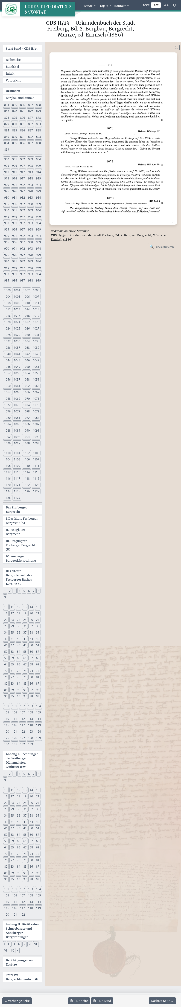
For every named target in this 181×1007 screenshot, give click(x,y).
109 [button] (38, 712)
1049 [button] (17, 367)
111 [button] (14, 719)
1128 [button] (7, 498)
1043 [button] (36, 354)
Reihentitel (14, 59)
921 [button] (14, 185)
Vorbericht (13, 80)
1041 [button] (17, 354)
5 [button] (24, 591)
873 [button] (38, 111)
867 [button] (30, 105)
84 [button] (18, 683)
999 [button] (38, 280)
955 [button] (6, 229)
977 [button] (22, 255)
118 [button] (30, 725)
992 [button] (22, 274)
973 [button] (30, 249)
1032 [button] (7, 341)
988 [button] (30, 268)
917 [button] (22, 178)
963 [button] (30, 236)
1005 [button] (17, 297)
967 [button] (22, 242)
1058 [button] (26, 379)
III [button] (14, 944)
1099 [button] (36, 443)
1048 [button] (7, 367)
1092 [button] (7, 437)
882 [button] (30, 124)
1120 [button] (7, 485)
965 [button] (6, 242)
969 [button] (38, 242)
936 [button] (14, 204)
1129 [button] (17, 498)
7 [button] (33, 591)
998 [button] (30, 280)
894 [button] (6, 143)
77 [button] (12, 677)
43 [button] (25, 639)
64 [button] (5, 664)
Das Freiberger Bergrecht (16, 509)
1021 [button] (17, 322)
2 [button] (10, 591)
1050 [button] (26, 367)
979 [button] (38, 255)
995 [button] (6, 280)
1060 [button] (7, 386)
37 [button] (25, 632)
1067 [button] (36, 392)
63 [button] (37, 658)
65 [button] (12, 664)
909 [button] (38, 166)
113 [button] (30, 719)
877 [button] (30, 118)
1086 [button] (26, 424)
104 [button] (38, 706)
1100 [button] (7, 453)
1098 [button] (26, 443)
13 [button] (25, 607)
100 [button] (6, 706)
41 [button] (12, 639)
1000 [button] (7, 290)
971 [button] (14, 249)
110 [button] (6, 719)
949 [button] (38, 217)
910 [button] (6, 172)
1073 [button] (17, 405)
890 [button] (14, 137)
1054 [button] (26, 373)
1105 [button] (17, 459)
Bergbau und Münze (20, 98)
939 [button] (38, 204)
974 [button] (38, 249)
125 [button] (6, 738)
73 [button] (25, 671)
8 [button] (38, 591)
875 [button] (14, 118)
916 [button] (14, 178)
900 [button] (6, 159)
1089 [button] (17, 430)
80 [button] (31, 677)
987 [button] (22, 268)
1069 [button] (17, 399)
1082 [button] (26, 418)
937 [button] (22, 204)
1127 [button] (36, 491)
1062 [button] (26, 386)
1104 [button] (7, 459)
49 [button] (25, 645)
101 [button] (14, 706)
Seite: (146, 5)
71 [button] (12, 671)
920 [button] (6, 185)
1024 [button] (7, 328)
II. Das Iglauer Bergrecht (15, 532)
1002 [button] (26, 290)
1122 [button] (26, 485)
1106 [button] (26, 459)
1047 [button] (36, 360)
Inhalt (10, 73)
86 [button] (31, 683)
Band (104, 1001)
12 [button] (18, 607)
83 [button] (12, 683)
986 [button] (14, 268)
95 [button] (12, 696)
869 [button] (6, 111)
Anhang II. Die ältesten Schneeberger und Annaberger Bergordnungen (22, 930)
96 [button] (18, 696)
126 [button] (14, 738)
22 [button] (5, 620)
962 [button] (22, 236)
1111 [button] (36, 466)
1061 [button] (17, 386)
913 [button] (30, 172)
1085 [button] (17, 424)
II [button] (9, 944)
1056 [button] (7, 379)
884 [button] (6, 130)
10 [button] (5, 607)
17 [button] (12, 613)
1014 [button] (26, 309)
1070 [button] (26, 399)
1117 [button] (17, 478)
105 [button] (6, 712)
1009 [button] (17, 303)
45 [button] (37, 639)
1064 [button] (7, 392)
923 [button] (30, 185)
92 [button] (31, 690)
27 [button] (37, 620)
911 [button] (14, 172)
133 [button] (30, 744)
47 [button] (12, 645)
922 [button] (22, 185)
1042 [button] (26, 354)
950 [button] (6, 223)
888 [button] (38, 130)
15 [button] (37, 607)
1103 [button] (36, 453)
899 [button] (6, 149)
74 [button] (31, 671)
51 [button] (37, 645)
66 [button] (18, 664)
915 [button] (6, 178)
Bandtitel (12, 66)
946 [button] (14, 217)
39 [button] (37, 632)
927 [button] (22, 191)
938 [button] (30, 204)
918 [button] (30, 178)
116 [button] (14, 725)
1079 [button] (36, 411)
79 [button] (25, 677)
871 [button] (22, 111)
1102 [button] (26, 453)
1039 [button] (36, 348)
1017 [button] (17, 316)
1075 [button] (36, 405)
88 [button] (5, 690)
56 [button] (31, 652)
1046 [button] (26, 360)
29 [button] (12, 626)
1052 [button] (7, 373)
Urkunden (13, 91)
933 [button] (30, 197)
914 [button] (38, 172)
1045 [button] (17, 360)
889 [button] (6, 137)
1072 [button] (7, 405)
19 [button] (25, 613)
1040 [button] (7, 354)
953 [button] (30, 223)
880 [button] (14, 124)
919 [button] (38, 178)
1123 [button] (36, 485)
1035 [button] (36, 341)
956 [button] (14, 229)
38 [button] (31, 632)
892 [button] (30, 137)
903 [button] (30, 159)
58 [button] (5, 658)
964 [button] (38, 236)
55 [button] (25, 652)
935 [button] (6, 204)
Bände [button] (88, 6)
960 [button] (6, 236)
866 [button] (22, 105)
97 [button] (25, 696)
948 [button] (30, 217)
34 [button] (5, 632)
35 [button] (12, 632)
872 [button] (30, 111)
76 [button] (5, 677)
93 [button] (37, 690)
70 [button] (5, 671)
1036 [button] (7, 348)
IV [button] (19, 944)
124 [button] (38, 731)
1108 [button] (7, 466)
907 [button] (22, 166)
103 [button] (30, 706)
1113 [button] (17, 472)
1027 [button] (36, 328)
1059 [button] (36, 379)
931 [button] (14, 197)
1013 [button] (17, 309)
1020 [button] (7, 322)
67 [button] (25, 664)
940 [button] (6, 210)
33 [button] (37, 626)
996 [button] (14, 280)
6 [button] (29, 591)
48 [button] (18, 645)
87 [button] (37, 683)
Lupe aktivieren (162, 246)
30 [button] (18, 626)
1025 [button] (17, 328)
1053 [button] (17, 373)
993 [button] (30, 274)
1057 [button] (17, 379)
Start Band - (21, 48)
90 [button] (18, 690)
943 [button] (30, 210)
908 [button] (30, 166)
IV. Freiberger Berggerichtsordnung (21, 558)
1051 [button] (36, 367)
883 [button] (38, 124)
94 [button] (5, 696)
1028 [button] (7, 335)
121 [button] (14, 731)
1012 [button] (7, 309)
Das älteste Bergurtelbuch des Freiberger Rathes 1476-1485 (19, 577)
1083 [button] (36, 418)
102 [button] (22, 706)
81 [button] (37, 677)
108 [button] (30, 712)
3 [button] (14, 591)
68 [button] (31, 664)
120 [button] (6, 731)
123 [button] (30, 731)
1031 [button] (36, 335)
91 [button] (25, 690)
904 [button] (38, 159)
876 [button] (22, 118)
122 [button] (22, 731)
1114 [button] (26, 472)
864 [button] (6, 105)
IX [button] (12, 950)
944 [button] (38, 210)
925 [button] (6, 191)
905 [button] (6, 166)
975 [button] (6, 255)
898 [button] (38, 143)
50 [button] (31, 645)
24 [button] (18, 620)
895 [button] (14, 143)
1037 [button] (17, 348)
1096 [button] (7, 443)
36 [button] (18, 632)
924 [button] (38, 185)
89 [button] (12, 690)
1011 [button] (36, 303)
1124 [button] (7, 491)
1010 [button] (26, 303)
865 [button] (14, 105)
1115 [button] (36, 472)
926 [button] (14, 191)
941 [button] (14, 210)
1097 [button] (17, 443)
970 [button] (6, 249)
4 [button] (19, 591)
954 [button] (38, 223)
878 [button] (38, 118)
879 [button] (6, 124)
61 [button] (25, 658)
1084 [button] (7, 424)
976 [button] (14, 255)
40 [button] (5, 639)
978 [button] (30, 255)
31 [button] (25, 626)
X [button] (17, 950)
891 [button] (22, 137)
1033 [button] (17, 341)
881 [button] (22, 124)
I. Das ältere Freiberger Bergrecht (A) (22, 521)
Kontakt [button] (120, 6)
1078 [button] (26, 411)
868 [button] (38, 105)
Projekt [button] (103, 6)
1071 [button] (36, 399)
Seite (81, 1001)
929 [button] (38, 191)
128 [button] (30, 738)
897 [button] (30, 143)
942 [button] (22, 210)
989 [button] (38, 268)
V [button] (24, 944)
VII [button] (35, 944)
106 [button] (14, 712)
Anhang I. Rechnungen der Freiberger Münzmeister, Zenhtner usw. (22, 760)
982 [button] (22, 261)
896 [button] (22, 143)
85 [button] (25, 683)
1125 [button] (17, 491)
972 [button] (22, 249)
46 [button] (5, 645)
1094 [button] (26, 437)
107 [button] (22, 712)
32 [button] (31, 626)
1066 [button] (26, 392)
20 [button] (31, 613)
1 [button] (5, 591)
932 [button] (22, 197)
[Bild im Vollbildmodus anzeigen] (177, 47)
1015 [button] (36, 309)
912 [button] (22, 172)
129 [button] (38, 738)
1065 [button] (17, 392)
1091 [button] (36, 430)
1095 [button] (36, 437)
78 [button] (18, 677)
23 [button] (12, 620)
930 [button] (6, 197)
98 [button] (31, 696)
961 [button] (14, 236)
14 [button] (31, 607)
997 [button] (22, 280)
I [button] (4, 944)
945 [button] (6, 217)
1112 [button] (7, 472)
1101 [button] (17, 453)
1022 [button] (26, 322)
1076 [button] (7, 411)
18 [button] (18, 613)
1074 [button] (26, 405)
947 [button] (22, 217)
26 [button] (31, 620)
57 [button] (37, 652)
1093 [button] (17, 437)
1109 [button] (17, 466)
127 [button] (22, 738)
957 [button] (22, 229)
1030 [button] (26, 335)
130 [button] (6, 744)
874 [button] (6, 118)
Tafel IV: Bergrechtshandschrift (22, 977)
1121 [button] (17, 485)
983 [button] (30, 261)
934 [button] (38, 197)
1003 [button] (36, 290)
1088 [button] (7, 430)
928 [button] (30, 191)
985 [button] (6, 268)
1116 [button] (7, 478)
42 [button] (18, 639)
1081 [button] (17, 418)
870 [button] (14, 111)
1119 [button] (36, 478)
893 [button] (38, 137)
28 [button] (5, 626)
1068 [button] (7, 399)
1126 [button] (26, 491)
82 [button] (5, 683)
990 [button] (6, 274)
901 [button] (14, 159)
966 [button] (14, 242)
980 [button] (6, 261)
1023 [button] (36, 322)
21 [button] (37, 613)
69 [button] (37, 664)
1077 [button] (17, 411)
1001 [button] (17, 290)
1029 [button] (17, 335)
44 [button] (31, 639)
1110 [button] (26, 466)
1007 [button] (36, 297)
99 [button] (37, 696)
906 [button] (14, 166)
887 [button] (30, 130)
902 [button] (22, 159)
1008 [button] (7, 303)
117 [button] (22, 725)
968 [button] (30, 242)
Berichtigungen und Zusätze (20, 962)
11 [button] (12, 607)
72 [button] (18, 671)
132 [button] (22, 744)
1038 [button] (26, 348)
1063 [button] (36, 386)
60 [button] (18, 658)
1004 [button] (7, 297)
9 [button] (5, 597)
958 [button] (30, 229)
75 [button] (37, 671)
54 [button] (18, 652)
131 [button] (14, 744)
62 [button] (31, 658)
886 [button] (22, 130)
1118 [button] (26, 478)
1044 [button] (7, 360)
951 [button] (14, 223)
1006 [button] (26, 297)
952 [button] (22, 223)
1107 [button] (36, 459)
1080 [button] (7, 418)
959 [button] (38, 229)
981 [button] (14, 261)
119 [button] (38, 725)
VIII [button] (6, 950)
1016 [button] (7, 316)
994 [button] (38, 274)
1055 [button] (36, 373)
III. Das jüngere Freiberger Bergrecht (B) (20, 545)
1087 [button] (36, 424)
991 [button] (14, 274)
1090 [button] (26, 430)
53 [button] (12, 652)
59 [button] (12, 658)
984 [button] (38, 261)
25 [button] (25, 620)
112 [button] (22, 719)
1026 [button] (26, 328)
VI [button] (30, 944)
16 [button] (5, 613)
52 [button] (5, 652)
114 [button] (38, 719)
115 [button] (6, 725)
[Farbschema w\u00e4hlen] (174, 5)
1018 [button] (26, 316)
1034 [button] (26, 341)
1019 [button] (36, 316)
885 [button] (14, 130)
